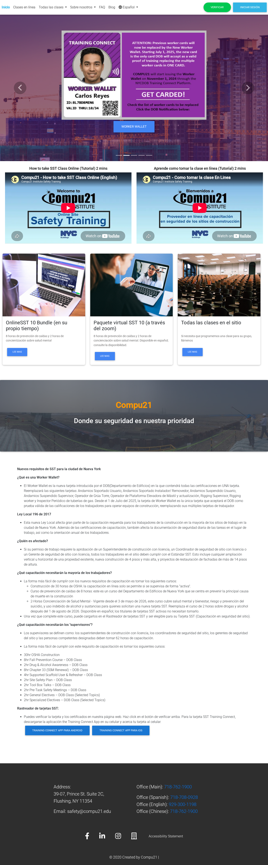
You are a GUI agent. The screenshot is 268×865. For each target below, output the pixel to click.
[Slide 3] (134, 155)
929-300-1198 (182, 804)
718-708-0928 (184, 797)
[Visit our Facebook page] (92, 836)
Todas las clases (51, 7)
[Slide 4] (141, 155)
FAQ (102, 7)
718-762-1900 (178, 786)
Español (128, 7)
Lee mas (17, 351)
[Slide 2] (126, 155)
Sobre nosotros (81, 7)
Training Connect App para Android (57, 730)
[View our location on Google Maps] (139, 836)
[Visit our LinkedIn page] (107, 836)
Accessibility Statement (166, 836)
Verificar (217, 7)
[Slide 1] (119, 155)
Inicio (6, 7)
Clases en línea (24, 7)
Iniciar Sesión (250, 7)
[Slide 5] (149, 155)
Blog (111, 7)
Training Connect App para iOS (120, 730)
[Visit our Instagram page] (123, 836)
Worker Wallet (134, 128)
